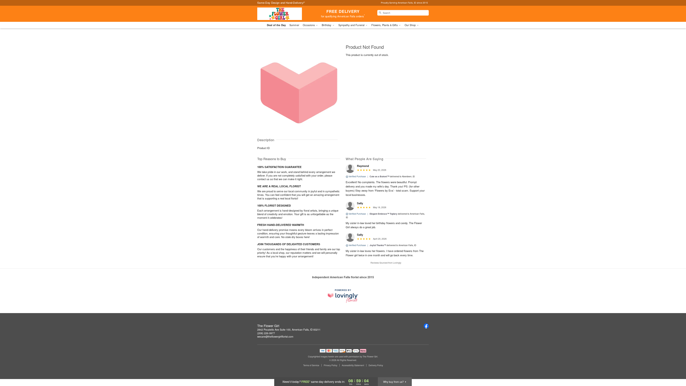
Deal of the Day (276, 25)
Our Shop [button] (410, 25)
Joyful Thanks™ (378, 245)
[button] (677, 370)
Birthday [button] (327, 25)
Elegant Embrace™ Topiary (383, 213)
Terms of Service (311, 365)
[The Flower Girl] (283, 14)
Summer (294, 25)
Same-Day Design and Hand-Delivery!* (281, 2)
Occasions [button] (309, 25)
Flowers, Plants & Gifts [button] (384, 25)
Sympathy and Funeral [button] (351, 25)
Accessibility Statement (353, 365)
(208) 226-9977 (266, 333)
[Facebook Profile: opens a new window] (426, 325)
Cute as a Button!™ (379, 176)
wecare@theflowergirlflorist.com (275, 336)
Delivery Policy (376, 365)
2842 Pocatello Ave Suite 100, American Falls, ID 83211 (288, 329)
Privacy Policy (330, 365)
